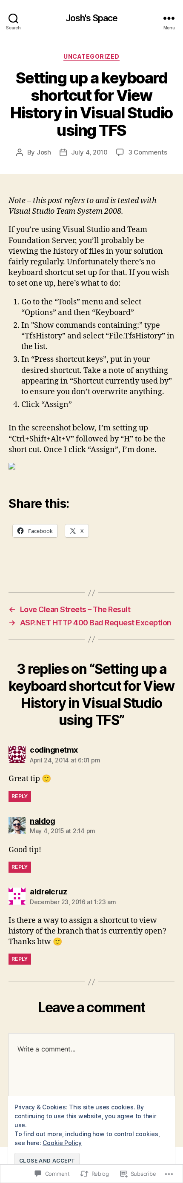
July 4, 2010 (89, 152)
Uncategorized (91, 56)
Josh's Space (92, 18)
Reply (19, 796)
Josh (44, 152)
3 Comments (147, 152)
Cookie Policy (62, 1142)
